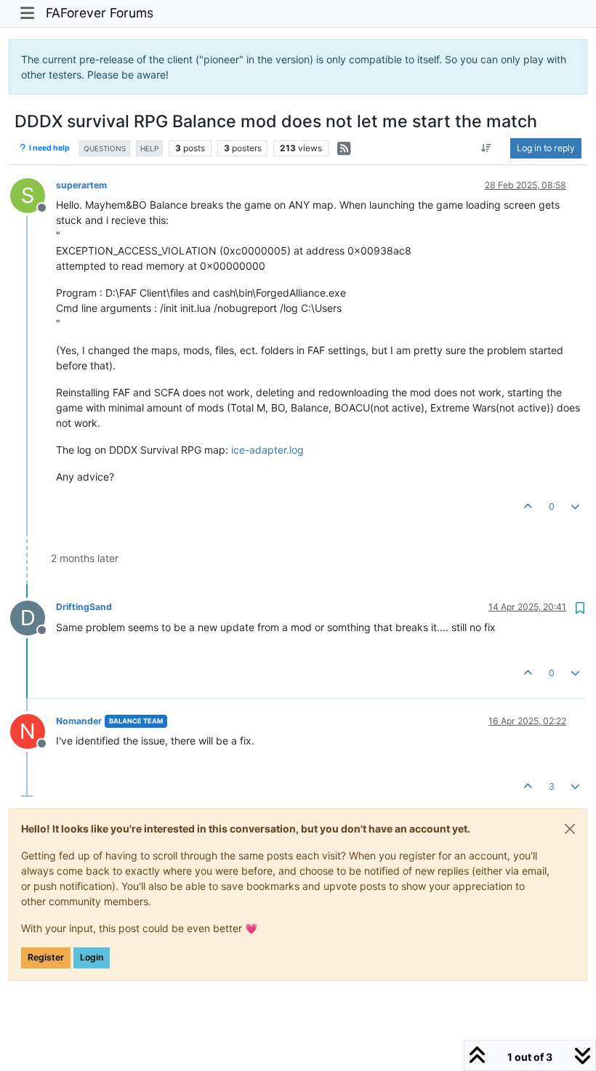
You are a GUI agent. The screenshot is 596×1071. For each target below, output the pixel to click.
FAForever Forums (99, 12)
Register (46, 957)
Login (91, 957)
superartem (81, 185)
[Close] (570, 829)
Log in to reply (546, 148)
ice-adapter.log (267, 450)
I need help (49, 148)
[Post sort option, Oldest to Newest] (487, 148)
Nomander (79, 720)
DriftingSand (84, 606)
